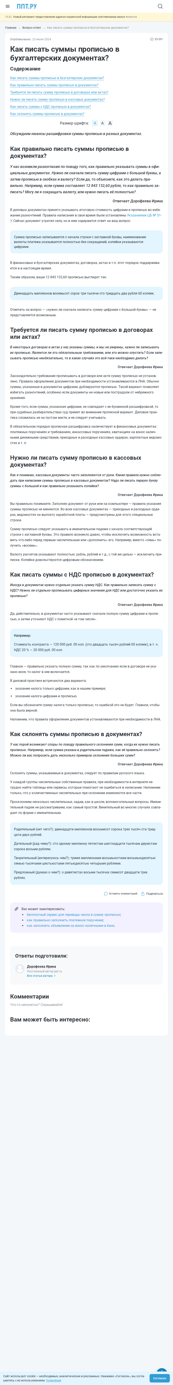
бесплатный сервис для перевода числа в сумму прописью (73, 915)
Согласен (159, 1378)
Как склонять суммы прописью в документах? (47, 114)
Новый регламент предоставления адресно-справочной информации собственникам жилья (69, 16)
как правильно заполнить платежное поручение (65, 920)
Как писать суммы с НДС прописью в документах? (50, 107)
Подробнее (53, 1380)
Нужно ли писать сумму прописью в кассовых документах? (57, 99)
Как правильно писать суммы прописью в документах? (54, 85)
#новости (131, 16)
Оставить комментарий (123, 893)
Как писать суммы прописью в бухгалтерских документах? (57, 78)
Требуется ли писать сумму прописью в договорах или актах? (59, 92)
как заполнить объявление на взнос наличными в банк (71, 926)
